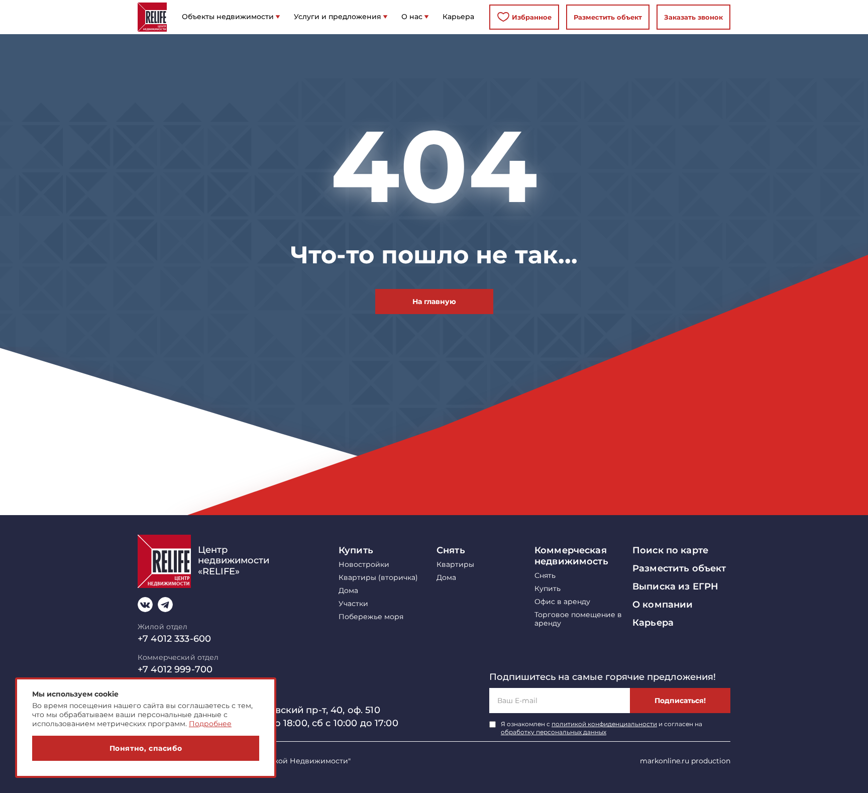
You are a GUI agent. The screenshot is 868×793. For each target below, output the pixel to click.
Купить (356, 550)
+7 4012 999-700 (175, 669)
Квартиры (455, 564)
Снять (451, 550)
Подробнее (210, 723)
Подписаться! (680, 700)
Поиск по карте (670, 550)
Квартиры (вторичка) (378, 577)
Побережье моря (371, 617)
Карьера (653, 622)
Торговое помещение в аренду (578, 619)
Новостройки (364, 564)
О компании (662, 604)
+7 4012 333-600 (174, 638)
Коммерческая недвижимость (571, 556)
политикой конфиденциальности (604, 724)
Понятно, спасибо (146, 748)
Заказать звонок (693, 17)
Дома (348, 590)
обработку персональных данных (553, 732)
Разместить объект (608, 17)
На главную (434, 301)
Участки (353, 604)
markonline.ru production (685, 761)
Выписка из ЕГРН (675, 586)
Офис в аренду (562, 602)
